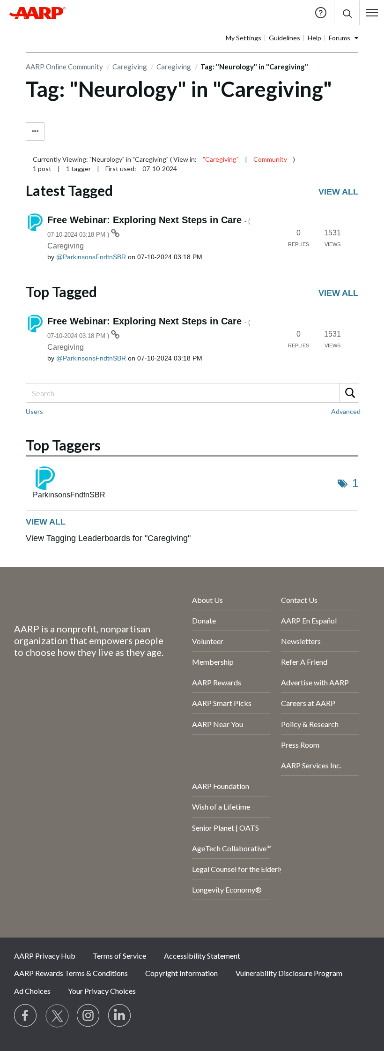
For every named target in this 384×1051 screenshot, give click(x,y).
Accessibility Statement (202, 955)
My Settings (243, 38)
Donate (204, 620)
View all (338, 191)
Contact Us (299, 599)
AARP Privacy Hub (44, 955)
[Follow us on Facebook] (25, 1016)
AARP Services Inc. (311, 765)
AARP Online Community (64, 66)
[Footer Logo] (78, 602)
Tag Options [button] (35, 131)
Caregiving (129, 66)
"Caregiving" (221, 159)
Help (320, 12)
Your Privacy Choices (102, 990)
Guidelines (284, 38)
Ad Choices (32, 990)
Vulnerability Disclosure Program (289, 972)
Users (34, 411)
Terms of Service (119, 955)
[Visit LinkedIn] (120, 1016)
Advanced (346, 411)
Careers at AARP (308, 702)
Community (270, 159)
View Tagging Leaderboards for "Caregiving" (108, 538)
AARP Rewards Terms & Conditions (71, 972)
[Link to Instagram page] (88, 1016)
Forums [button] (339, 38)
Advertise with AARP (315, 682)
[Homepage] (37, 13)
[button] (346, 12)
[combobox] (192, 393)
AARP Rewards (216, 682)
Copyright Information (181, 972)
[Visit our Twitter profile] (57, 1016)
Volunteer (207, 641)
